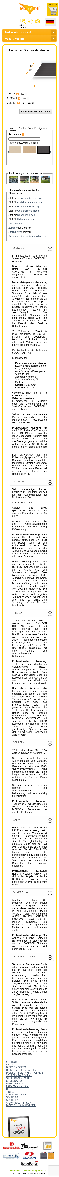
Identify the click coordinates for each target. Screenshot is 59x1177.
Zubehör (13, 227)
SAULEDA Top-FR (16, 1081)
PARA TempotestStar (17, 1086)
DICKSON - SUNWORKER (21, 1105)
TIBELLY (11, 1092)
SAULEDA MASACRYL (19, 1075)
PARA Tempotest (15, 1083)
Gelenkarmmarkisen (28, 210)
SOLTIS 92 (12, 1100)
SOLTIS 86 (12, 1097)
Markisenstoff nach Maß (18, 32)
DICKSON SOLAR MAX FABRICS (24, 1072)
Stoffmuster (14, 232)
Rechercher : (16, 134)
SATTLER (11, 1061)
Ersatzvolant (15, 223)
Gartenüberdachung (28, 206)
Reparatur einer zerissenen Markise (27, 236)
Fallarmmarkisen (26, 219)
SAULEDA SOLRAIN (17, 1078)
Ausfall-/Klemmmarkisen (30, 202)
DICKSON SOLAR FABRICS (21, 1070)
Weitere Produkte (14, 39)
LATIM (9, 1064)
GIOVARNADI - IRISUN (18, 1102)
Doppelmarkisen (26, 215)
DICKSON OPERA (16, 1067)
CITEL (9, 1089)
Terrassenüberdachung (29, 198)
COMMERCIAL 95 (16, 1094)
